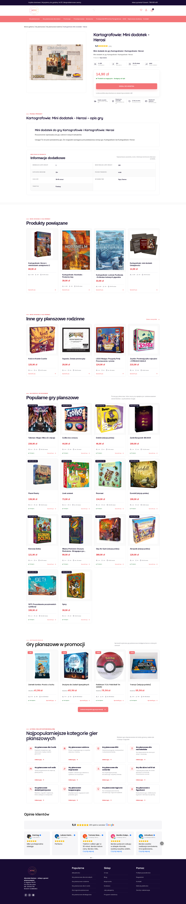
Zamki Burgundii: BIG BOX (140, 438)
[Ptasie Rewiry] (42, 474)
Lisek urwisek (67, 493)
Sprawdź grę (31, 373)
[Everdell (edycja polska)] (144, 474)
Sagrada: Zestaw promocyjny (73, 359)
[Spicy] (76, 585)
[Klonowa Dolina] (42, 530)
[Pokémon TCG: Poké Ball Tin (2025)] (110, 666)
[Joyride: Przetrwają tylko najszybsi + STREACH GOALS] (144, 340)
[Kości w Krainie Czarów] (42, 340)
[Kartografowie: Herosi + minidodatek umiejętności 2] (42, 244)
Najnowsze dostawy (135, 19)
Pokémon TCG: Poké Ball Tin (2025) (108, 685)
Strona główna (29, 27)
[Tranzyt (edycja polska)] (144, 666)
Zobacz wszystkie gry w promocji (91, 709)
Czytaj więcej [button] (88, 851)
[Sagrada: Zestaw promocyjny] (76, 340)
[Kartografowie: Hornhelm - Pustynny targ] (76, 250)
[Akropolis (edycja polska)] (144, 530)
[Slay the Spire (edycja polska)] (110, 530)
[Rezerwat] (110, 474)
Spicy (64, 604)
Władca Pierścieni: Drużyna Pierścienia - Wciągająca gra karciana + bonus (73, 551)
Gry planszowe (34, 19)
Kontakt (146, 19)
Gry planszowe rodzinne (54, 27)
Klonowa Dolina (34, 549)
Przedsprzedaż (79, 19)
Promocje (67, 19)
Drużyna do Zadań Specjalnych (75, 684)
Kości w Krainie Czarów (37, 359)
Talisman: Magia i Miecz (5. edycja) (41, 438)
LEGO (124, 19)
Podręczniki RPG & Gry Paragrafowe (108, 19)
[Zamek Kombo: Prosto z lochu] (42, 666)
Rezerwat (99, 493)
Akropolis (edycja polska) (140, 549)
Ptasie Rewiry (33, 493)
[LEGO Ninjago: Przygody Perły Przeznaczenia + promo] (110, 340)
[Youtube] (33, 895)
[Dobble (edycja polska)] (110, 419)
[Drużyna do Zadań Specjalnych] (76, 666)
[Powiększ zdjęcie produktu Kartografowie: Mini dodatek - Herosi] (56, 62)
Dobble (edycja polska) (105, 438)
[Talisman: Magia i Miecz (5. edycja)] (42, 419)
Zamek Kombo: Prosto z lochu (41, 684)
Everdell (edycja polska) (139, 493)
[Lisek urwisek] (76, 474)
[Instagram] (29, 895)
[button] (24, 843)
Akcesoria (89, 19)
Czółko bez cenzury (70, 438)
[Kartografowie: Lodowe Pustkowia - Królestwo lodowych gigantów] (110, 250)
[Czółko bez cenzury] (76, 419)
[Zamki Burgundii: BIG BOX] (144, 419)
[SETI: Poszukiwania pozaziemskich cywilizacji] (42, 585)
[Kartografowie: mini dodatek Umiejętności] (144, 244)
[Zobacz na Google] (29, 836)
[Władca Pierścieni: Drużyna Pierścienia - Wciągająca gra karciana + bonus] (76, 530)
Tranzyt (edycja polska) (140, 684)
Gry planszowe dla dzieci (51, 19)
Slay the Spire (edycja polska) (107, 549)
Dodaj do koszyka (126, 86)
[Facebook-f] (25, 895)
